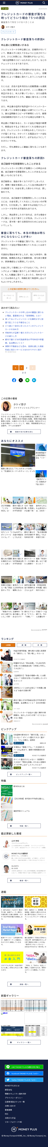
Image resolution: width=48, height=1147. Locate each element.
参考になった (24, 297)
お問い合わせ (10, 1106)
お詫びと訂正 (10, 1118)
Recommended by (36, 630)
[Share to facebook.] (14, 380)
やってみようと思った (9, 296)
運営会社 (8, 1089)
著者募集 (8, 1110)
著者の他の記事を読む (24, 432)
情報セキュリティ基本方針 (15, 1093)
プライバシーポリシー (14, 1097)
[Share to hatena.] (34, 380)
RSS (6, 1114)
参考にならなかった (39, 296)
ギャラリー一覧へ (24, 1042)
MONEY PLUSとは (12, 1085)
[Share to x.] (21, 380)
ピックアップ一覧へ (24, 774)
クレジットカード (8, 32)
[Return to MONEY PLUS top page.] (24, 2)
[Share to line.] (27, 380)
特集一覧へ (24, 826)
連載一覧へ (24, 984)
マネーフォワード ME (13, 1122)
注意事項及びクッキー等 (15, 1101)
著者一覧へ (24, 880)
